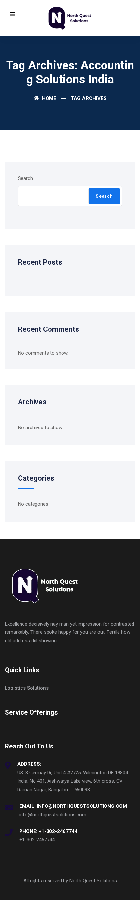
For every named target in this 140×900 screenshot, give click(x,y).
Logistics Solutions (27, 688)
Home (48, 98)
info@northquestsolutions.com (52, 815)
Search (25, 178)
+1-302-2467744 (37, 840)
